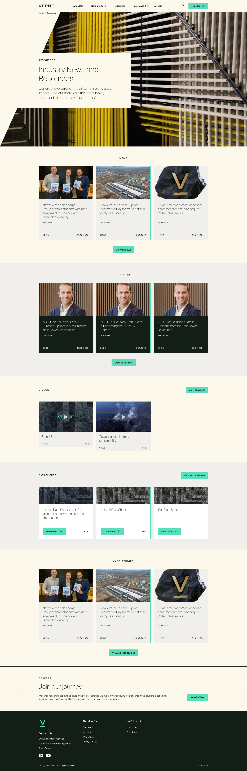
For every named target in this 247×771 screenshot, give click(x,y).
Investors (87, 732)
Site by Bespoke (201, 765)
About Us (78, 6)
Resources (119, 6)
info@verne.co (56, 738)
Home (41, 13)
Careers (158, 6)
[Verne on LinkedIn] (41, 755)
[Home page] (46, 6)
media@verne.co (65, 743)
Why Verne (88, 737)
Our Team (88, 727)
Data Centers (98, 6)
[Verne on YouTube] (48, 755)
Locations (132, 727)
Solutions (132, 732)
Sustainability (141, 6)
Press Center (45, 748)
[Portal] (182, 5)
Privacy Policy (90, 741)
